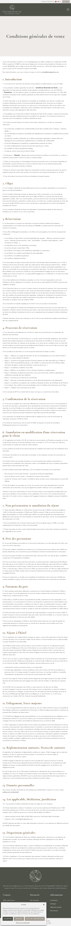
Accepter (8, 919)
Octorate (38, 225)
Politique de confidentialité (23, 922)
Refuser (19, 919)
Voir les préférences (35, 919)
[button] (44, 905)
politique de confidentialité (11, 792)
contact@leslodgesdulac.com (50, 72)
